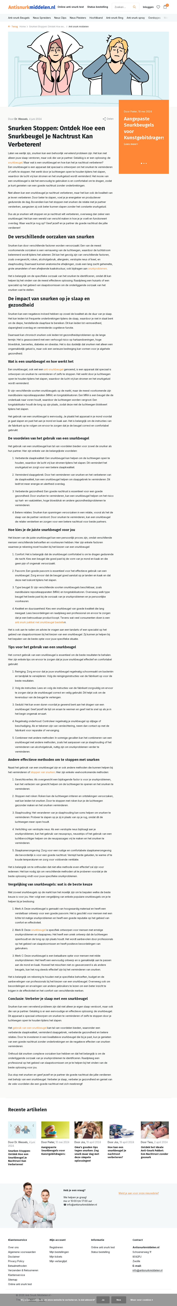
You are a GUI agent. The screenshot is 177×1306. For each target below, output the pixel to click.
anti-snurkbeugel (53, 369)
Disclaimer (14, 1256)
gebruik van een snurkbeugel (30, 1027)
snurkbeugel (15, 162)
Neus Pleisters (78, 17)
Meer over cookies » (142, 1300)
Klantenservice (16, 1274)
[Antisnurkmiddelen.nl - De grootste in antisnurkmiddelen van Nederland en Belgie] (31, 7)
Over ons (13, 1247)
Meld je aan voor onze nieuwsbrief (139, 1193)
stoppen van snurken (43, 772)
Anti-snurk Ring (114, 17)
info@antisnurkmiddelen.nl (147, 1270)
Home (23, 26)
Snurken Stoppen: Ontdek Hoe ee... (47, 26)
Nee (119, 1300)
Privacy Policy (16, 1261)
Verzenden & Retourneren (23, 1270)
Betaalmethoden (17, 1265)
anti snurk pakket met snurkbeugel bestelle (39, 622)
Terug (14, 26)
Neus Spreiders (42, 17)
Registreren (56, 1247)
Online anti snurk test (71, 6)
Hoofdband (96, 17)
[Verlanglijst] (158, 7)
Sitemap (12, 1279)
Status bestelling (97, 6)
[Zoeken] (134, 7)
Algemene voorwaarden (22, 1251)
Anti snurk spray (136, 17)
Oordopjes (154, 17)
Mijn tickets (56, 1256)
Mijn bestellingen (59, 1251)
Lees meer (130, 144)
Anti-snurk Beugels (19, 17)
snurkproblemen (97, 268)
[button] (141, 163)
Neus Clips (60, 17)
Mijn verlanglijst (58, 1261)
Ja (103, 1300)
